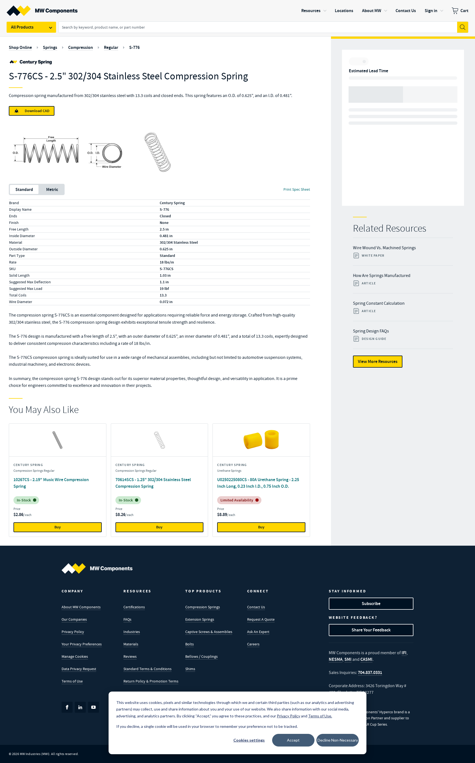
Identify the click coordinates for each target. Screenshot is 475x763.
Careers (253, 644)
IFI (404, 653)
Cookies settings (249, 740)
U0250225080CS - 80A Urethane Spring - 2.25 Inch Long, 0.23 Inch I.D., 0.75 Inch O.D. (258, 483)
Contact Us (256, 606)
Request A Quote (261, 619)
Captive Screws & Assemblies (208, 631)
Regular (111, 47)
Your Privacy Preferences (82, 644)
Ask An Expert (258, 631)
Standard (24, 189)
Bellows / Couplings (201, 656)
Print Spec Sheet (296, 189)
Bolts (189, 644)
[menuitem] (460, 10)
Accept (293, 740)
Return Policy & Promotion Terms (150, 681)
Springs (50, 47)
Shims (190, 668)
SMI (348, 659)
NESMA (336, 659)
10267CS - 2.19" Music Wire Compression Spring (51, 483)
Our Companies (74, 619)
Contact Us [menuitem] (406, 10)
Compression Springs (202, 606)
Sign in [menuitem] (431, 10)
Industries (131, 631)
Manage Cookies (75, 656)
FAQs (127, 619)
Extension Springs (199, 619)
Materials (130, 644)
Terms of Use (72, 681)
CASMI (366, 659)
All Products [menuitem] (22, 27)
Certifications (134, 606)
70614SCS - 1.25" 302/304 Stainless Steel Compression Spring (153, 483)
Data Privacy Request (79, 668)
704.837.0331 (370, 672)
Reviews (130, 656)
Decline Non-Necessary (337, 740)
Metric (52, 189)
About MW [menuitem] (371, 10)
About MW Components (81, 606)
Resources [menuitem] (311, 10)
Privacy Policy (73, 631)
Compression (80, 47)
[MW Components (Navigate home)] (97, 568)
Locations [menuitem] (344, 10)
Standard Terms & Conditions (147, 668)
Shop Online (20, 47)
